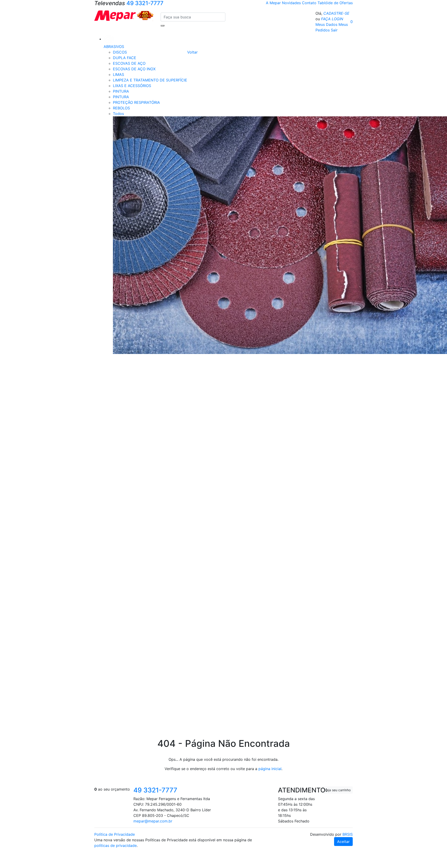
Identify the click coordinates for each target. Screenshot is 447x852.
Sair (334, 30)
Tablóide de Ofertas (335, 2)
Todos (118, 113)
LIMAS (118, 74)
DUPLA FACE (124, 57)
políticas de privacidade (115, 845)
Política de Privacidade (114, 834)
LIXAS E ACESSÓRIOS (132, 85)
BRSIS (347, 834)
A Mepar (274, 2)
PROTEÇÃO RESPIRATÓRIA (136, 102)
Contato (310, 2)
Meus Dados (326, 24)
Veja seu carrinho (338, 790)
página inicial (269, 768)
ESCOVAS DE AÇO (129, 63)
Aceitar (343, 841)
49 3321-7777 (155, 790)
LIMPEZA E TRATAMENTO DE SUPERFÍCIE (150, 80)
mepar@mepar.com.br (152, 821)
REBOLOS (121, 108)
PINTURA (121, 91)
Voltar (192, 52)
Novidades (292, 2)
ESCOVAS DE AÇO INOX (134, 69)
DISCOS (120, 52)
